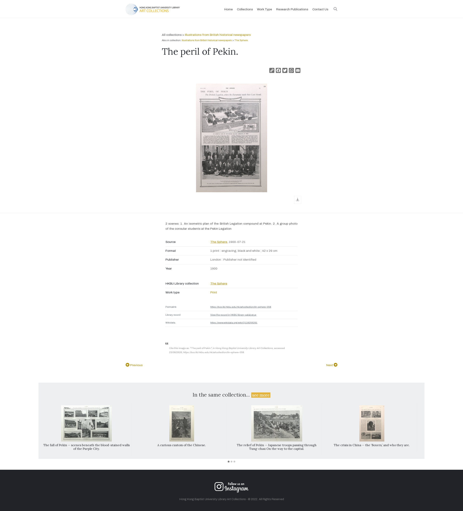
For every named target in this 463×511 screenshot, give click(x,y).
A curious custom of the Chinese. (181, 445)
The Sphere (241, 40)
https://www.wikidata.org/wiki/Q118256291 (233, 322)
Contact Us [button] (320, 9)
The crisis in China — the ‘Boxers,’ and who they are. (372, 445)
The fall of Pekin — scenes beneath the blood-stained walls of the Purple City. (86, 447)
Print (213, 292)
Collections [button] (245, 9)
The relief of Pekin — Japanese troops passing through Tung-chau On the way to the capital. (277, 447)
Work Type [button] (264, 9)
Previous (136, 365)
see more (260, 395)
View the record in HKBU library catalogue (233, 315)
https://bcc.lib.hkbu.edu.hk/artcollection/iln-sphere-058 (240, 307)
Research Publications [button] (292, 9)
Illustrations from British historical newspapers (218, 35)
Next (330, 365)
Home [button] (228, 9)
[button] (335, 9)
